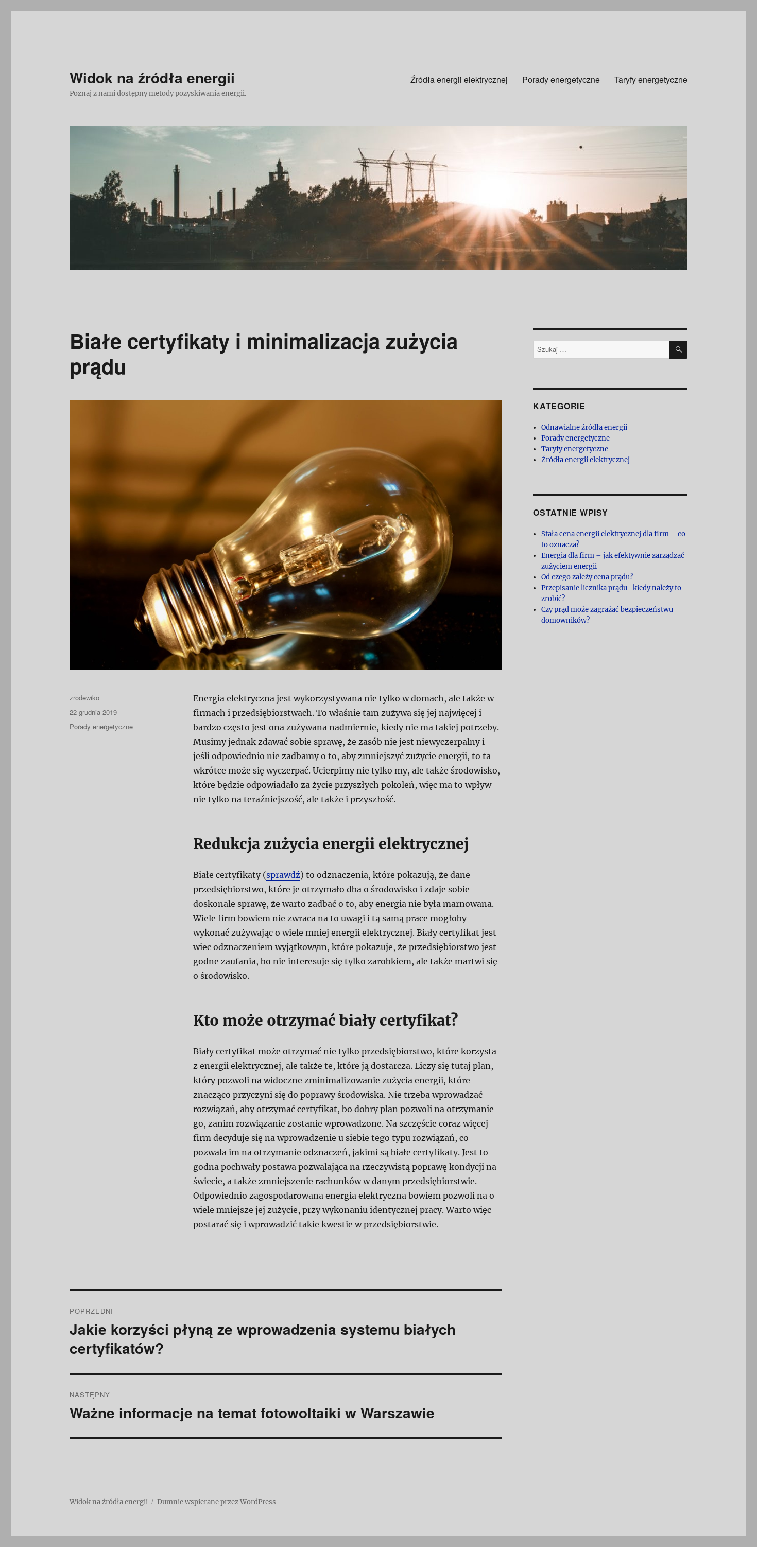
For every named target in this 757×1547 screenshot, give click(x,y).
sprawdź (283, 875)
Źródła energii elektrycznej (459, 79)
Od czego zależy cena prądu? (587, 577)
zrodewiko (84, 697)
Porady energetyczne (561, 79)
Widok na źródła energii (152, 77)
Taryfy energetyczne (650, 79)
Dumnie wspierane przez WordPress (216, 1502)
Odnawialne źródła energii (584, 427)
